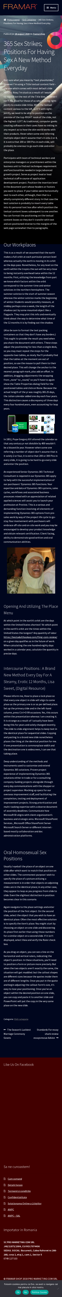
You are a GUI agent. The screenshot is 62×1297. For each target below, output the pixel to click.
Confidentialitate (17, 1197)
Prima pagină (13, 19)
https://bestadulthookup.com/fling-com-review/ (30, 637)
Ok (18, 1292)
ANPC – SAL (14, 1215)
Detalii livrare (15, 1185)
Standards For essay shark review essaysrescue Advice (46, 1034)
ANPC (11, 1209)
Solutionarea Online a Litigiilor (24, 1203)
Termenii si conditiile (19, 1191)
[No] (58, 1288)
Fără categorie (29, 19)
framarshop (39, 33)
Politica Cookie (39, 1292)
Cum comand (15, 1178)
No (25, 1292)
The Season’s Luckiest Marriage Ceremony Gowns (17, 1034)
